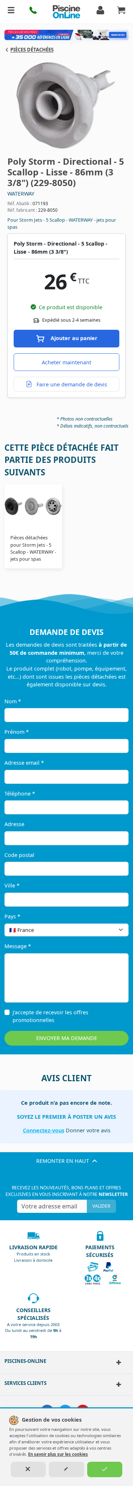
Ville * (12, 885)
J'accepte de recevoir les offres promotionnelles (50, 1016)
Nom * (12, 701)
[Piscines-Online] (118, 1362)
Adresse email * (24, 762)
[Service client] (118, 1384)
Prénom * (16, 731)
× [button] (113, 929)
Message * (17, 946)
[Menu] (11, 12)
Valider (101, 1206)
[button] (33, 12)
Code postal (19, 854)
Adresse (14, 824)
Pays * (12, 916)
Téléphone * (19, 793)
